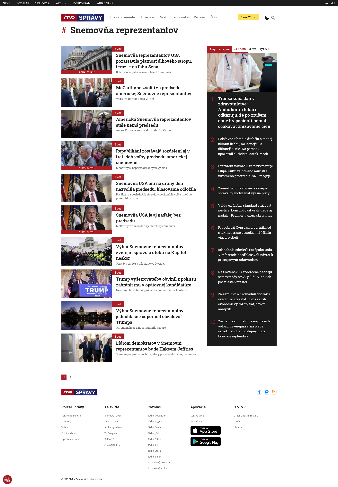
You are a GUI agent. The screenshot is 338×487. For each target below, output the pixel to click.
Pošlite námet (68, 433)
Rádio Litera (154, 450)
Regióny (200, 17)
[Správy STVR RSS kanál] (274, 392)
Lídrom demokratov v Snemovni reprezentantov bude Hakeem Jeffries (154, 346)
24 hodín (240, 49)
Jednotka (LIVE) (112, 415)
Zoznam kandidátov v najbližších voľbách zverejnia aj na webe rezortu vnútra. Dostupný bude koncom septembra (244, 328)
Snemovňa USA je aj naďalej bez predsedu (148, 218)
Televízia (42, 3)
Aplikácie (198, 407)
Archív (61, 3)
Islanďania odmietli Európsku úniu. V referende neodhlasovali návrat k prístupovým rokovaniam (245, 254)
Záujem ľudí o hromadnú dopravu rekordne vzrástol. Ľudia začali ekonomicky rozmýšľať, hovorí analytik (244, 301)
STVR (6, 3)
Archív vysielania (113, 427)
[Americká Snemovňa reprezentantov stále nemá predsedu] (86, 124)
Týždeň (264, 49)
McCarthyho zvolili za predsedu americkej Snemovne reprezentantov (153, 90)
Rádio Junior (154, 456)
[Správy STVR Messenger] (267, 392)
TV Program (82, 3)
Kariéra (238, 421)
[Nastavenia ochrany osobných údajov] (7, 479)
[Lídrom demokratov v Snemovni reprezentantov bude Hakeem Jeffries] (86, 348)
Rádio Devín (154, 427)
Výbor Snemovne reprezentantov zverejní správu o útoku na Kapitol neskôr (151, 252)
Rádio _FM (153, 433)
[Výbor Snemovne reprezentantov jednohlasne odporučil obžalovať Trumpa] (86, 315)
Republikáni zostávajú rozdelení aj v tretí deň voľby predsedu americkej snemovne (153, 156)
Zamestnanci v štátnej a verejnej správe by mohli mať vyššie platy (244, 190)
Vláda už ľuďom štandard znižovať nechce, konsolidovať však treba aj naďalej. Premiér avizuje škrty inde (245, 210)
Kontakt (330, 3)
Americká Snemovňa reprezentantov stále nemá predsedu (153, 122)
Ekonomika (180, 17)
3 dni (252, 49)
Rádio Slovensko (156, 415)
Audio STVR (105, 3)
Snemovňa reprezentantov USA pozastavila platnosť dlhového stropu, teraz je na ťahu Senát (154, 61)
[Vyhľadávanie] (273, 17)
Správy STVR (197, 415)
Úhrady (238, 427)
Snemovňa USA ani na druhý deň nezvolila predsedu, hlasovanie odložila (156, 186)
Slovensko (147, 17)
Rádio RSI (152, 445)
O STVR (240, 407)
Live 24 (246, 17)
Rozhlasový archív (157, 468)
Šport (215, 17)
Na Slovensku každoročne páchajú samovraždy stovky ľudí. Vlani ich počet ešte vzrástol (245, 277)
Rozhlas (23, 3)
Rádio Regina (154, 421)
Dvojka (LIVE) (111, 421)
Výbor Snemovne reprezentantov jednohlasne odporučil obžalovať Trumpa (149, 316)
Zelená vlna (197, 421)
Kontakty (66, 421)
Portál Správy (72, 407)
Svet (163, 17)
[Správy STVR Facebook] (259, 392)
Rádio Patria (154, 439)
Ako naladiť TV (112, 445)
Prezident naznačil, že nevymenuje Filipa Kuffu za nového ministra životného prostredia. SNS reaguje (245, 171)
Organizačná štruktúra (246, 415)
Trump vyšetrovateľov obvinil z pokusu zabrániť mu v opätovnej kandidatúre (156, 282)
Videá (64, 427)
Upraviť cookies (70, 439)
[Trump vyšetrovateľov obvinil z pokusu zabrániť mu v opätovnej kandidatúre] (86, 283)
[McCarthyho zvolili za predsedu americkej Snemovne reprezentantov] (86, 92)
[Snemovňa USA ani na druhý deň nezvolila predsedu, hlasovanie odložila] (86, 188)
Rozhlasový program (159, 462)
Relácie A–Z (110, 439)
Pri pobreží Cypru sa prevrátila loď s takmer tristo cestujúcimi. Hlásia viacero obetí (244, 232)
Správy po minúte (122, 17)
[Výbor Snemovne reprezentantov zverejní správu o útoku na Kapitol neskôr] (86, 251)
